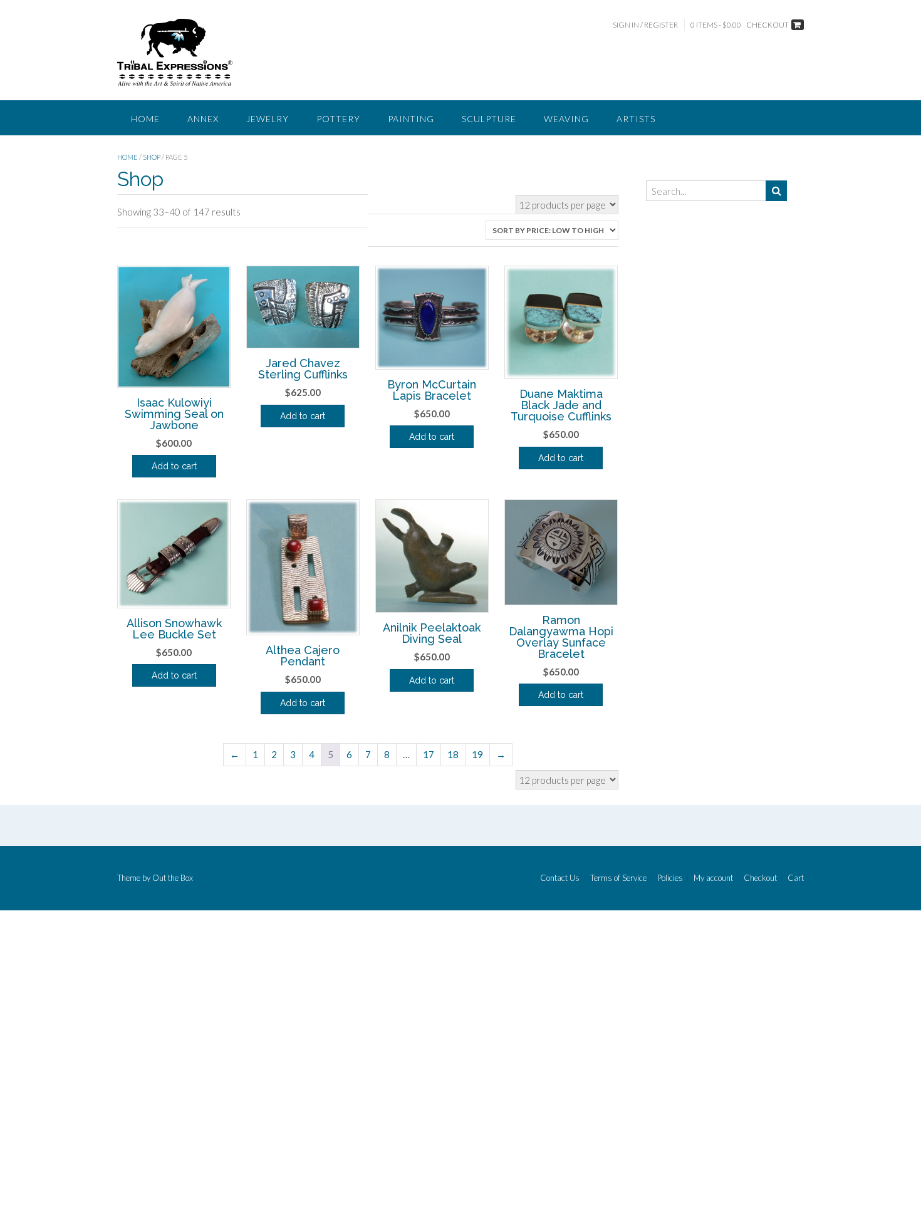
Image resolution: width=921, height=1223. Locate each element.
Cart (796, 878)
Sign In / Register (645, 24)
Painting (411, 118)
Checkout (760, 878)
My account (713, 878)
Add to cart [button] (174, 466)
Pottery (338, 118)
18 (453, 754)
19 (477, 754)
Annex (203, 118)
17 (428, 754)
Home (145, 118)
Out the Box (172, 878)
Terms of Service (618, 878)
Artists (636, 118)
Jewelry (267, 118)
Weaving (566, 118)
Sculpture (489, 118)
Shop (151, 157)
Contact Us (560, 878)
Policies (670, 878)
